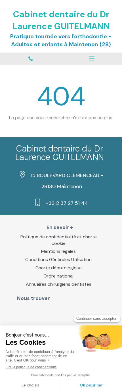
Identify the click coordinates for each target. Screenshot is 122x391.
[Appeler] (30, 58)
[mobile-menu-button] (91, 58)
